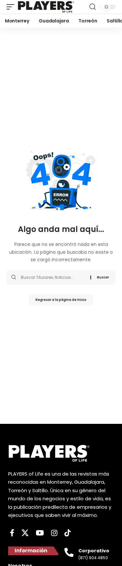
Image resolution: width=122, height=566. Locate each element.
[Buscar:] (53, 277)
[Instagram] (54, 533)
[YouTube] (40, 533)
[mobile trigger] (12, 7)
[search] (92, 7)
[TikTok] (67, 533)
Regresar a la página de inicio (61, 299)
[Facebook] (12, 533)
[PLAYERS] (46, 7)
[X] (25, 533)
